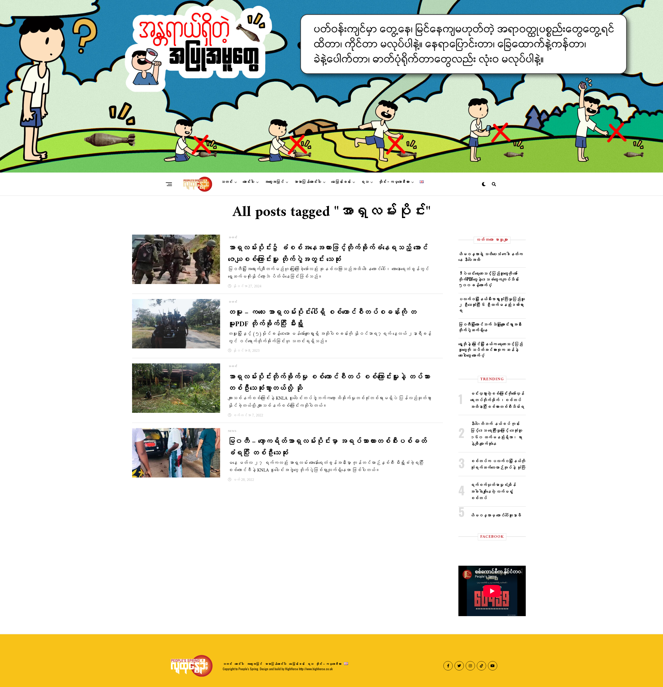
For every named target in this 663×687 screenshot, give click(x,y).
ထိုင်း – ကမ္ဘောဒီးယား (394, 182)
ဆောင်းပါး (248, 182)
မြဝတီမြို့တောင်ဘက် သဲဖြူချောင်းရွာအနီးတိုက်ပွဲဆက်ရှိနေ (490, 327)
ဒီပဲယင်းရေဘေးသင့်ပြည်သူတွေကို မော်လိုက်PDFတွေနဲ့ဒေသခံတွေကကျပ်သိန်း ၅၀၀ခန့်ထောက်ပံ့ (488, 279)
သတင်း (227, 182)
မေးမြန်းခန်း (341, 182)
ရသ (365, 182)
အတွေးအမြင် (274, 182)
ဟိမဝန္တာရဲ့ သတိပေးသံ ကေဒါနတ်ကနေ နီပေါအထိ (490, 257)
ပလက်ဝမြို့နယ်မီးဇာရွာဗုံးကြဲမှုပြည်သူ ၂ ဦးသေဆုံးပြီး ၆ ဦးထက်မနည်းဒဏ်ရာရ (491, 304)
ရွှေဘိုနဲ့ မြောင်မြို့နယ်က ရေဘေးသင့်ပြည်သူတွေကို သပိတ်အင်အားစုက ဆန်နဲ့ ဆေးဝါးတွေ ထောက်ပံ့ (490, 350)
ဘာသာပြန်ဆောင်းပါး (307, 182)
